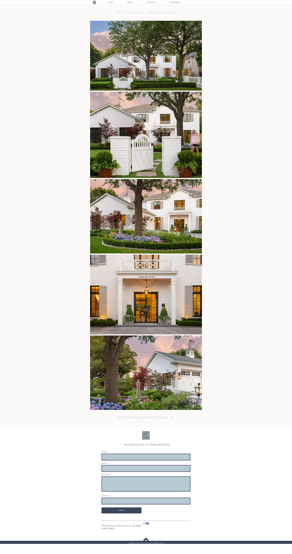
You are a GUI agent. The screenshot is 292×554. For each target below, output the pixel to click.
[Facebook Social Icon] (147, 523)
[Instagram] (144, 523)
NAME (104, 452)
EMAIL (104, 463)
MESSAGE (106, 475)
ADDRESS (106, 496)
